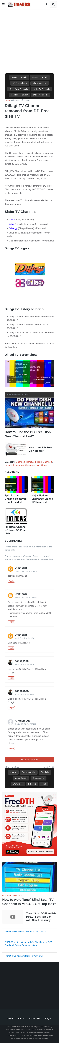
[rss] (48, 1002)
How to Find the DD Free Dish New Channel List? (28, 434)
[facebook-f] (11, 1002)
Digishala (45, 772)
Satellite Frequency (19, 95)
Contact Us (34, 1018)
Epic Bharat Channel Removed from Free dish (15, 499)
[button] (3, 4)
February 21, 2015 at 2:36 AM (25, 597)
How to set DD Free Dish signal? (40, 449)
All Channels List (39, 83)
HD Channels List (20, 83)
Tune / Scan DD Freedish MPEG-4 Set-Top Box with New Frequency (41, 917)
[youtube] (26, 1002)
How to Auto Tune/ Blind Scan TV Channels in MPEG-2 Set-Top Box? (29, 902)
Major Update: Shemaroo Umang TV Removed (42, 499)
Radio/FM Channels (41, 89)
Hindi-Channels (44, 462)
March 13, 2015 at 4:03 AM (24, 664)
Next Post (48, 767)
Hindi (44, 784)
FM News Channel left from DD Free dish (15, 530)
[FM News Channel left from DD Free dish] (16, 516)
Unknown (21, 567)
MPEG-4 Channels (40, 77)
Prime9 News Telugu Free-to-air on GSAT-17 (26, 931)
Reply (11, 581)
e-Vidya (13, 772)
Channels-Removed (21, 100)
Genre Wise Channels (19, 89)
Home (7, 100)
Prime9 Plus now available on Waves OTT (25, 956)
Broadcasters (38, 778)
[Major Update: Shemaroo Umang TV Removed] (42, 484)
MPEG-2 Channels (19, 77)
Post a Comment (29, 759)
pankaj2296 (22, 660)
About (21, 1018)
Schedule (32, 784)
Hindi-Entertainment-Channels (19, 465)
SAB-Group (41, 465)
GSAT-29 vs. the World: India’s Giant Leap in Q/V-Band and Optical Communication (28, 943)
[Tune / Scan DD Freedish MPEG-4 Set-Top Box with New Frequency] (12, 917)
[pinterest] (41, 1002)
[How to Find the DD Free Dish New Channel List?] (29, 413)
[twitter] (18, 1002)
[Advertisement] (29, 38)
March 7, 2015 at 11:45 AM (24, 638)
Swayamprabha (28, 772)
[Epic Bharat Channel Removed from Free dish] (16, 484)
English (48, 1018)
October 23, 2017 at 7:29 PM (25, 724)
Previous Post (12, 767)
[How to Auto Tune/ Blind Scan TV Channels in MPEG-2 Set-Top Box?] (29, 877)
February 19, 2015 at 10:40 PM (26, 571)
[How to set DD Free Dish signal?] (15, 449)
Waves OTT (18, 784)
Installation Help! (40, 95)
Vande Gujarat (21, 778)
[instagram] (33, 1002)
